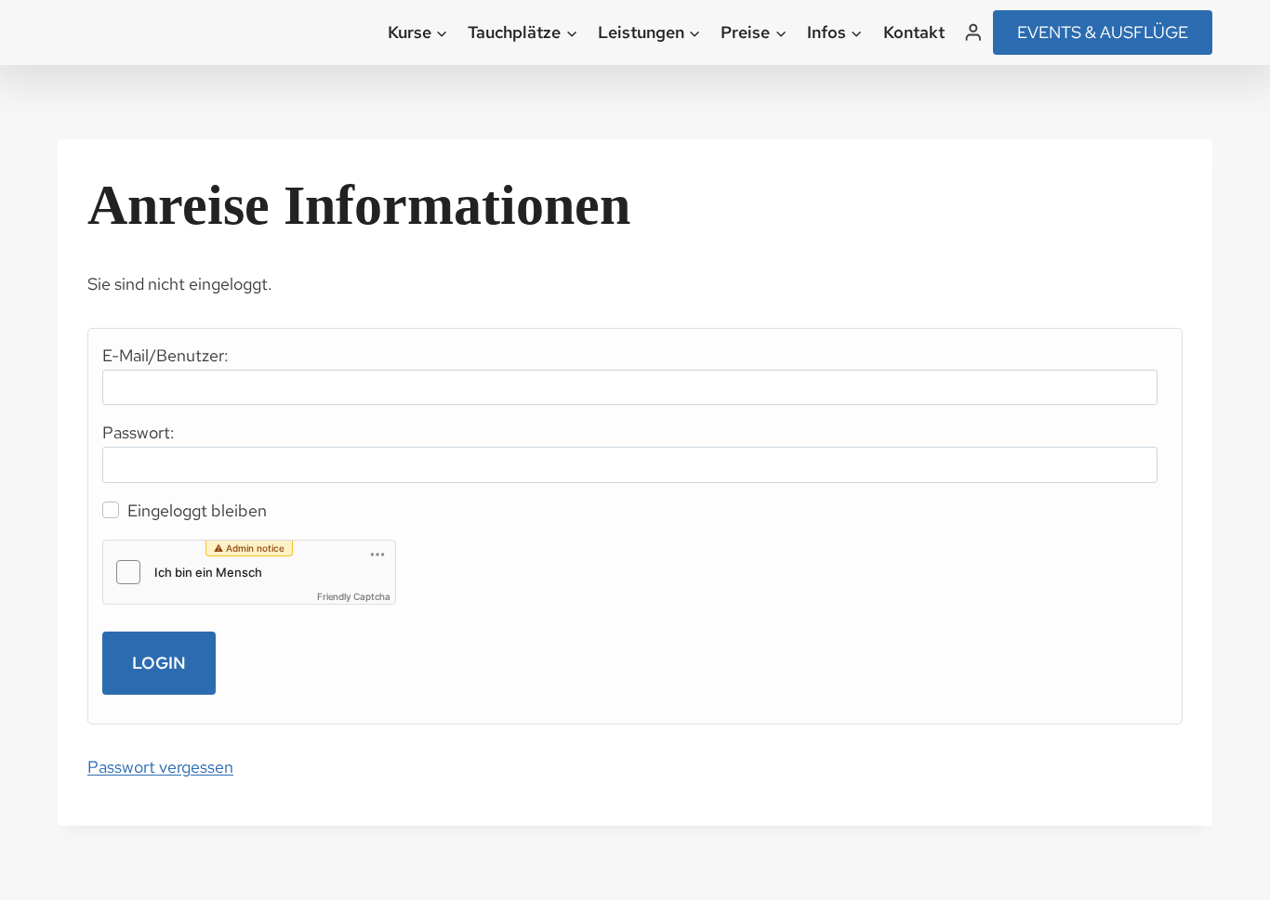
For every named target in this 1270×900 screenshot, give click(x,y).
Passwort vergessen (160, 766)
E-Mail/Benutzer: (165, 355)
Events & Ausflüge (1102, 32)
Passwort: (138, 432)
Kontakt (914, 32)
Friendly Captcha (353, 596)
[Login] (973, 32)
